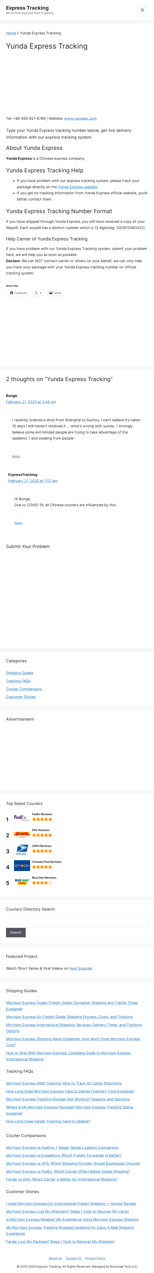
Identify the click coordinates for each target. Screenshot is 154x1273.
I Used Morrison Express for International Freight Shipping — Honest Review (71, 1203)
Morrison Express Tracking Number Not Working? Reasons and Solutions (68, 1099)
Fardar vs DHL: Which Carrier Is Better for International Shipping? (61, 1179)
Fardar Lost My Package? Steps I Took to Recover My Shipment (60, 1241)
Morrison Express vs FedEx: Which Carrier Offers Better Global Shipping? (68, 1171)
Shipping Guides (19, 673)
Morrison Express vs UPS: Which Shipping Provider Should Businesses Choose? (73, 1163)
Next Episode (80, 968)
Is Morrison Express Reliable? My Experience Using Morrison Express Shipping (72, 1219)
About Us (55, 1258)
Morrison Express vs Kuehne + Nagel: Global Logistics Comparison (62, 1147)
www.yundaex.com (80, 118)
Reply (16, 456)
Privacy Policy (95, 1258)
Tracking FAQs (18, 681)
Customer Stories (20, 697)
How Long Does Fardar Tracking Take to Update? (48, 1121)
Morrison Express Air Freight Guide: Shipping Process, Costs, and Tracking (69, 1017)
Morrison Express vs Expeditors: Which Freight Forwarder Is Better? (64, 1155)
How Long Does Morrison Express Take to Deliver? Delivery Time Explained (70, 1091)
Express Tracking (27, 8)
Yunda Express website (77, 187)
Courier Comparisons (24, 689)
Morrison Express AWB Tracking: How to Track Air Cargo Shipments (64, 1083)
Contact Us (73, 1258)
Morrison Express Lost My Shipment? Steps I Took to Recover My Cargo (67, 1211)
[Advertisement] (77, 86)
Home (11, 33)
